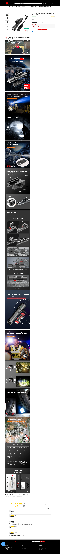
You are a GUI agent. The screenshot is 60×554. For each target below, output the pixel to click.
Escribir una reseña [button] (47, 503)
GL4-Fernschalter (40, 22)
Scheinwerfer (40, 6)
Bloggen (23, 547)
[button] (16, 503)
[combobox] (33, 3)
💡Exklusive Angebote (8, 8)
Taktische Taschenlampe (31, 6)
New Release (13, 6)
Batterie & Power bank (24, 6)
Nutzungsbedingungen (35, 0)
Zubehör (43, 6)
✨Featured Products (8, 6)
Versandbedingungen (41, 0)
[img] (12, 510)
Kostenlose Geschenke (48, 6)
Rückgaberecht (53, 0)
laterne (36, 6)
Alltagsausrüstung (18, 6)
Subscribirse (42, 541)
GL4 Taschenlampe (35, 22)
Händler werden (24, 548)
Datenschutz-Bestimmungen (48, 0)
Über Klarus (13, 8)
